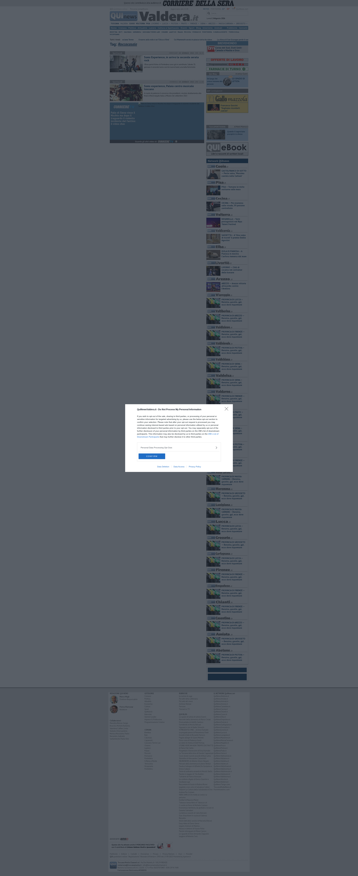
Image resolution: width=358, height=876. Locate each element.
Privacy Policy (195, 466)
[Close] (227, 409)
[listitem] (179, 447)
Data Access (179, 466)
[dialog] (179, 438)
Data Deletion (163, 466)
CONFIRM (151, 456)
